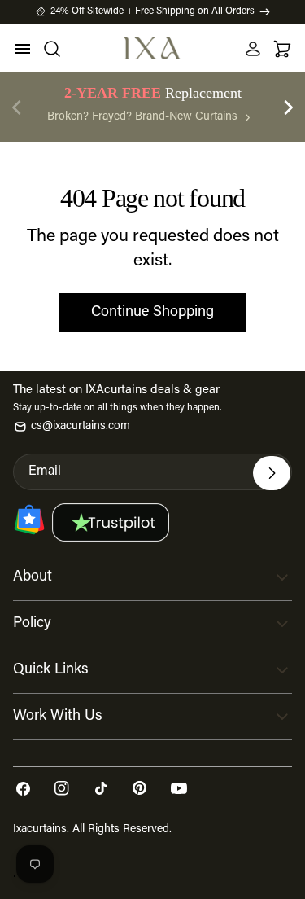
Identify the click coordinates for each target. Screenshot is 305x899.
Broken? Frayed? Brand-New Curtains (142, 117)
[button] (289, 107)
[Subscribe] (271, 473)
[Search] (52, 49)
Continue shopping (152, 312)
